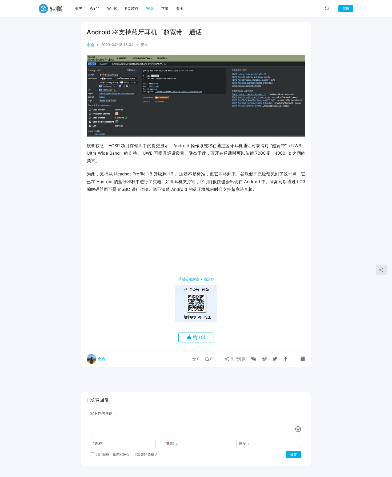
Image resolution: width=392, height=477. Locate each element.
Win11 (95, 8)
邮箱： (171, 443)
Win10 (112, 8)
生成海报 (238, 358)
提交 (293, 454)
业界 (78, 8)
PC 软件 (132, 8)
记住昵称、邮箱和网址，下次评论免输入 (126, 454)
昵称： (99, 443)
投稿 (346, 8)
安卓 (150, 8)
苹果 (165, 8)
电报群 (208, 279)
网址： (244, 443)
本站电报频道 (188, 279)
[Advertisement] (196, 235)
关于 (179, 8)
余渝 (90, 44)
